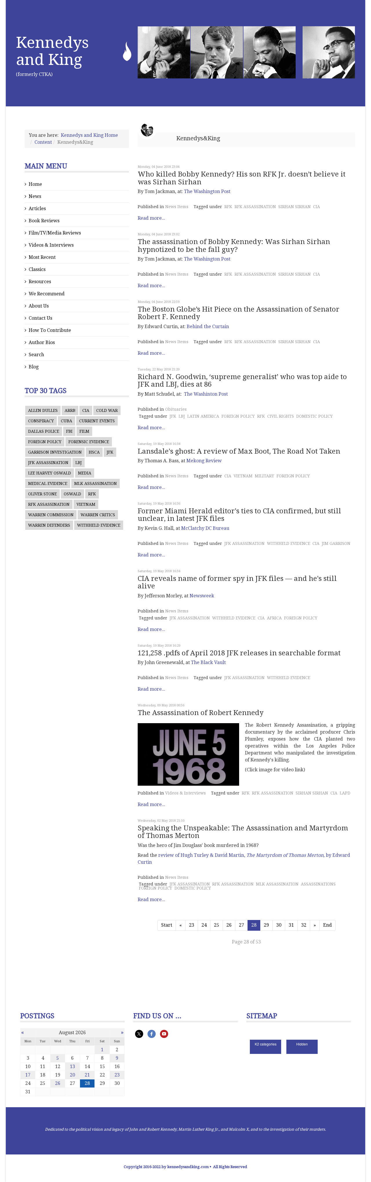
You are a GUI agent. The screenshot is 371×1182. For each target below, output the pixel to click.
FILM (84, 431)
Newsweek (202, 596)
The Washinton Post (206, 394)
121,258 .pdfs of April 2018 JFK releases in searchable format (239, 653)
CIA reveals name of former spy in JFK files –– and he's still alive (237, 582)
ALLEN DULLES (43, 410)
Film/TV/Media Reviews (55, 233)
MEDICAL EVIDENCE (47, 483)
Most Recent (42, 257)
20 (72, 1075)
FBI (69, 431)
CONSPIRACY (41, 421)
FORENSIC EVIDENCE (88, 441)
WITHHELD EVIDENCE (98, 525)
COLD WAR (107, 410)
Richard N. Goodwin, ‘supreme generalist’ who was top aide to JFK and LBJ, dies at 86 (242, 380)
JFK (110, 452)
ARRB (70, 410)
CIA (85, 410)
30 (278, 925)
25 (216, 925)
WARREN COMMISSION (51, 514)
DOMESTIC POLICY (314, 416)
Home (35, 184)
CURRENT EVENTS (97, 421)
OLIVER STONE (42, 494)
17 (27, 1075)
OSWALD (72, 494)
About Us (39, 306)
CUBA (66, 421)
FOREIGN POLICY (44, 441)
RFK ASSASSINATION (49, 504)
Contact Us (40, 318)
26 (229, 925)
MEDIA (84, 473)
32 (303, 925)
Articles (37, 208)
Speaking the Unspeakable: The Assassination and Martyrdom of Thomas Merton (243, 832)
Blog (34, 367)
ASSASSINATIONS (318, 884)
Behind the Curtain (208, 326)
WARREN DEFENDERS (49, 525)
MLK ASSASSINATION (95, 483)
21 (87, 1075)
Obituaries (176, 409)
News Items (176, 206)
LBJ (78, 462)
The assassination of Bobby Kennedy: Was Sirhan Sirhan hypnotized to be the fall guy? (234, 245)
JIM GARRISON (336, 543)
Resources (40, 281)
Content (43, 142)
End (327, 925)
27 (241, 925)
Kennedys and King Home (89, 135)
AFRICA (274, 618)
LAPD (345, 793)
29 (266, 925)
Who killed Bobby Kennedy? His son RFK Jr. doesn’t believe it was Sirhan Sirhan (241, 178)
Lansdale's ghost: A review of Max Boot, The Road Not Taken (239, 451)
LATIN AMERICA (203, 416)
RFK (92, 494)
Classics (37, 269)
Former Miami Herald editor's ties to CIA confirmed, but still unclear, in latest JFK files (239, 515)
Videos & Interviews (51, 245)
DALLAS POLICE (43, 431)
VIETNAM (86, 504)
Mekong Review (204, 460)
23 (191, 925)
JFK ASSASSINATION (48, 462)
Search (36, 354)
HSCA (94, 452)
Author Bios (42, 342)
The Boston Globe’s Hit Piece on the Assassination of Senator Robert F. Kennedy (238, 313)
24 (204, 925)
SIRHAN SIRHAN (294, 206)
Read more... (151, 218)
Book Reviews (44, 220)
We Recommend (47, 294)
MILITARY (264, 476)
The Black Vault (208, 662)
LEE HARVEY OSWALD (49, 473)
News (35, 196)
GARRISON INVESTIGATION (55, 452)
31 (291, 925)
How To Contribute (50, 330)
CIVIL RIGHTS (280, 416)
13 (72, 1066)
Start (166, 925)
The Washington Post (207, 191)
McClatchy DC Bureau (205, 528)
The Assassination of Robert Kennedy (200, 713)
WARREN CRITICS (98, 514)
